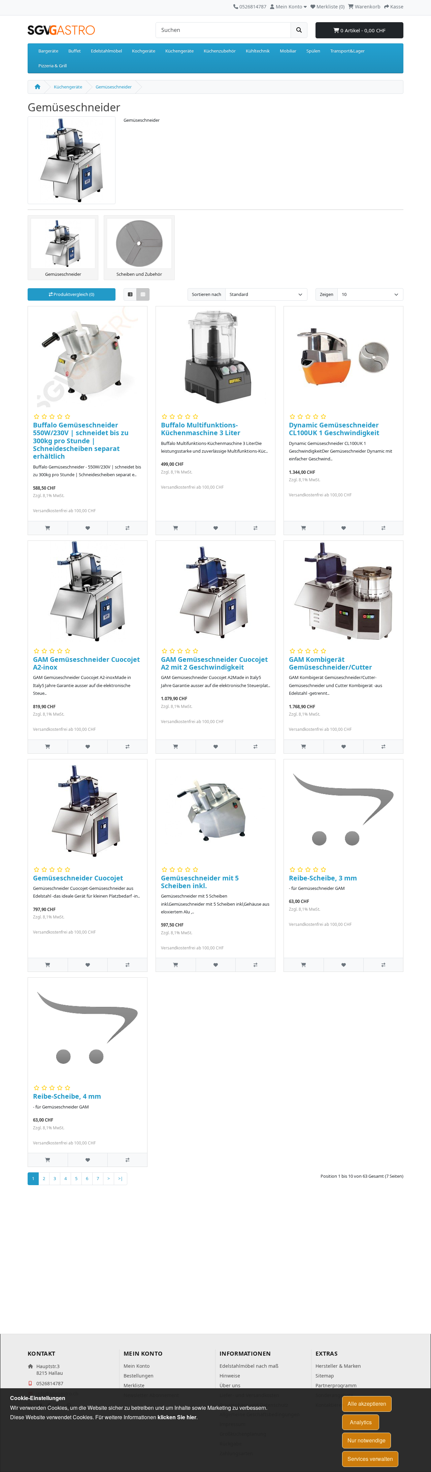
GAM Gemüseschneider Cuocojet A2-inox (86, 663)
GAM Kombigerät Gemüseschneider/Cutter (330, 663)
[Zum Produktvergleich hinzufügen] (127, 528)
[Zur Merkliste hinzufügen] (87, 528)
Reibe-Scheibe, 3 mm (323, 877)
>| (120, 1178)
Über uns (230, 1385)
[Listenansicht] (130, 294)
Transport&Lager (347, 51)
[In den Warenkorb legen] (48, 528)
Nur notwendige (366, 1440)
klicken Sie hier (177, 1417)
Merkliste (134, 1385)
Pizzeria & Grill (52, 66)
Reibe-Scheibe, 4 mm (67, 1096)
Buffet (74, 51)
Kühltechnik (258, 51)
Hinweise (230, 1375)
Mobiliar (288, 51)
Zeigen (326, 294)
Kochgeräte (143, 51)
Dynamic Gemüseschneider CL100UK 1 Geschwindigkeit (334, 428)
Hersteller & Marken (338, 1366)
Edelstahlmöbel (106, 51)
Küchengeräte (179, 51)
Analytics (361, 1422)
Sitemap (325, 1375)
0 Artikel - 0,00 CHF (362, 30)
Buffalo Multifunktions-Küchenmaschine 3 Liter (200, 428)
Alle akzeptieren (366, 1403)
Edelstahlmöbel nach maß (249, 1366)
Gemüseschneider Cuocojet (78, 877)
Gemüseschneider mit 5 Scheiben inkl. (200, 881)
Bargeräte (48, 51)
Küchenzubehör (220, 51)
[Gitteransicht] (143, 294)
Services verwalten (370, 1459)
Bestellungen (139, 1375)
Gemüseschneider (114, 87)
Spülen (313, 51)
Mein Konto (137, 1366)
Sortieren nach (206, 294)
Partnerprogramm (336, 1385)
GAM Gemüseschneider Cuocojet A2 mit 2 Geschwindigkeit (214, 663)
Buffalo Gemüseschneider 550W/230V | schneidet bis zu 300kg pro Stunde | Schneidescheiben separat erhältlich (81, 440)
